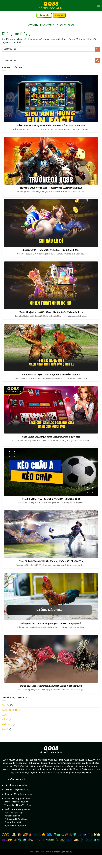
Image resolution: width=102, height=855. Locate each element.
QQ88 (24, 785)
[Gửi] (97, 49)
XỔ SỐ (5, 729)
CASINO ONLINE (10, 710)
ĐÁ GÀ (5, 714)
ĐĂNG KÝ (59, 15)
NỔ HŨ (5, 719)
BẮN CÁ (6, 705)
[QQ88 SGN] (51, 6)
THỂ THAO (7, 724)
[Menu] (98, 6)
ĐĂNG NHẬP (44, 15)
